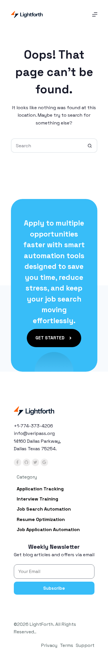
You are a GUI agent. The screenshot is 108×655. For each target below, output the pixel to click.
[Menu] (94, 14)
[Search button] (90, 145)
